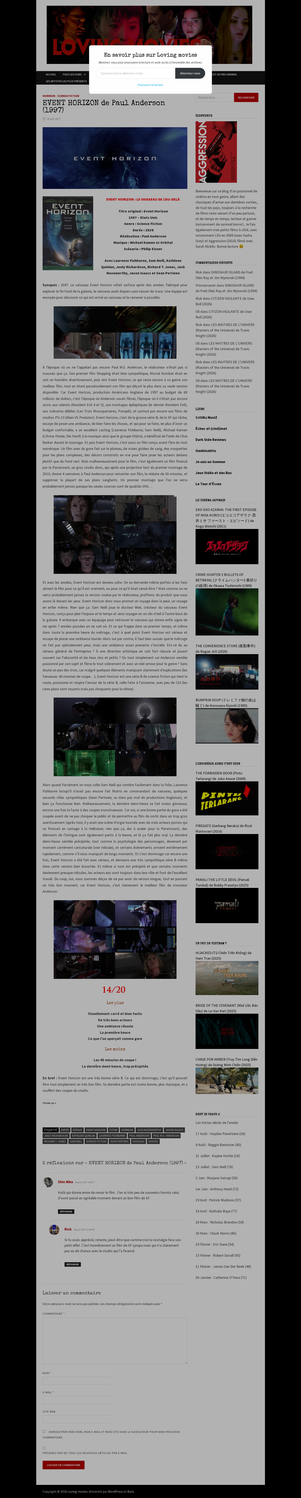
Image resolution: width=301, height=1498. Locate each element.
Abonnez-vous (190, 73)
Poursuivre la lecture (150, 85)
